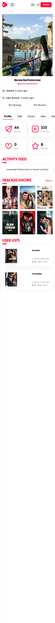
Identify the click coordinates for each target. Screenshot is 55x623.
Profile (8, 116)
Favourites (37, 273)
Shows (31, 116)
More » (49, 180)
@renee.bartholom (27, 83)
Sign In (46, 5)
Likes (43, 116)
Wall (19, 116)
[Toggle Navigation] (12, 4)
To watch (36, 250)
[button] (33, 4)
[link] (5, 4)
